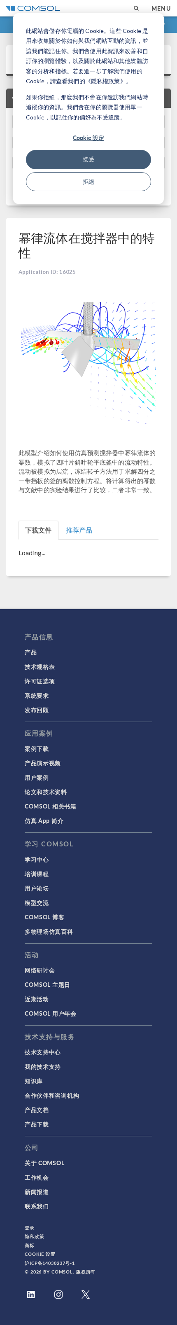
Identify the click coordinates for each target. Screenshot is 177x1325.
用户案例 (37, 777)
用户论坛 (37, 888)
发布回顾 (37, 710)
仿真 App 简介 (44, 820)
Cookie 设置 (40, 1254)
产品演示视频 (43, 763)
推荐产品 (79, 530)
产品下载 (37, 1124)
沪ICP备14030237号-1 (50, 1263)
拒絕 (88, 181)
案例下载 (37, 748)
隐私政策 (34, 1236)
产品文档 (37, 1109)
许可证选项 (40, 681)
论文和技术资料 (46, 792)
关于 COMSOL (44, 1163)
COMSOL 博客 (44, 917)
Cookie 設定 (88, 137)
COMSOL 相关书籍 (51, 806)
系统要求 (37, 695)
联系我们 (37, 1206)
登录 (30, 1228)
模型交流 (37, 902)
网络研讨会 (40, 970)
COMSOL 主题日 (47, 984)
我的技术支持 (43, 1066)
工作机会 (37, 1177)
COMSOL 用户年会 (51, 1013)
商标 (30, 1245)
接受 (88, 159)
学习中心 (37, 859)
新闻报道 (37, 1191)
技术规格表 (40, 666)
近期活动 (37, 999)
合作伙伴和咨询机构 (52, 1095)
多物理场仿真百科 (49, 931)
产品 (31, 652)
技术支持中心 (43, 1052)
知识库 (34, 1081)
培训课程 (37, 873)
